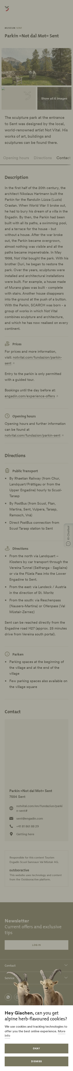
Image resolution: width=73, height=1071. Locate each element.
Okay (36, 1048)
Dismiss (36, 1061)
